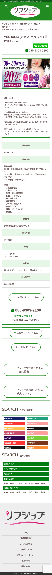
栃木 (37, 483)
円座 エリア (8, 474)
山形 (12, 492)
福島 (24, 492)
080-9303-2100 (38, 50)
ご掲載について (26, 549)
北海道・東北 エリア (11, 488)
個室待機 (31, 428)
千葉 (20, 483)
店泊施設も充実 (10, 443)
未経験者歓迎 (9, 433)
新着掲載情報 (26, 538)
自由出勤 (8, 448)
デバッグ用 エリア (10, 469)
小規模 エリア (9, 464)
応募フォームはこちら (27, 333)
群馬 (43, 483)
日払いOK (8, 418)
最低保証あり (32, 423)
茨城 (32, 483)
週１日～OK (32, 418)
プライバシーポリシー (26, 555)
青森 (36, 492)
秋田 (30, 492)
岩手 (18, 492)
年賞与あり (32, 443)
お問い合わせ (26, 566)
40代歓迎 (31, 438)
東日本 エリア (9, 479)
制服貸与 (31, 448)
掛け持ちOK (9, 428)
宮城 (7, 492)
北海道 (42, 492)
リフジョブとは (26, 544)
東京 (7, 483)
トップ (26, 533)
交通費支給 (9, 423)
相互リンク (26, 561)
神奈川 (13, 483)
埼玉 (26, 483)
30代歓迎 (8, 438)
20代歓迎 (31, 433)
